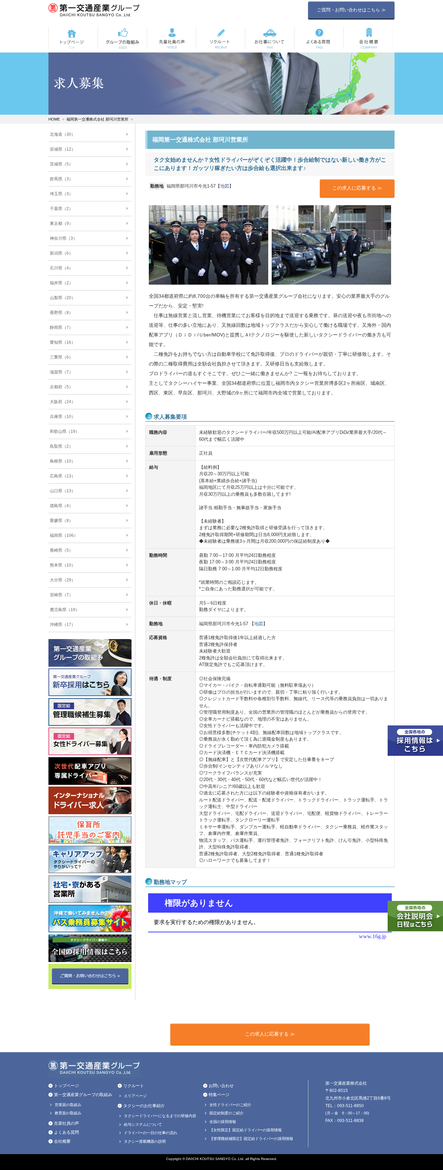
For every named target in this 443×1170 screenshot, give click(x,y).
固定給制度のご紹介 (226, 1113)
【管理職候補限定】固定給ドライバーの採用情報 (251, 1138)
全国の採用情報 (222, 1122)
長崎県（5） (61, 550)
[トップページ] (73, 38)
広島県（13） (62, 476)
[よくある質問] (318, 38)
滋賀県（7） (61, 372)
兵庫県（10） (62, 416)
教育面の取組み (68, 1113)
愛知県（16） (62, 342)
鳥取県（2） (61, 446)
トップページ (66, 1085)
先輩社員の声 (66, 1123)
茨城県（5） (61, 164)
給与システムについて (143, 1124)
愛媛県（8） (61, 520)
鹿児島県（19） (65, 609)
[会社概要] (367, 38)
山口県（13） (62, 490)
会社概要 (62, 1141)
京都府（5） (61, 386)
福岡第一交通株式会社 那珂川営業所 (97, 119)
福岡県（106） (64, 535)
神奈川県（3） (63, 238)
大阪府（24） (62, 401)
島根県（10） (62, 461)
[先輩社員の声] (171, 38)
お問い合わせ (221, 1085)
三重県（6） (61, 357)
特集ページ (219, 1094)
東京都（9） (61, 223)
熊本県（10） (62, 565)
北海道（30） (62, 134)
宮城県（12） (62, 149)
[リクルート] (220, 38)
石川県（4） (61, 268)
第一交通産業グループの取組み (83, 1094)
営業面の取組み (68, 1105)
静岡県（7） (61, 327)
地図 (224, 186)
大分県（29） (62, 580)
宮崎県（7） (61, 594)
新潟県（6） (61, 253)
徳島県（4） (61, 505)
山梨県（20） (62, 297)
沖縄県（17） (62, 624)
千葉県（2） (61, 208)
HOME (54, 119)
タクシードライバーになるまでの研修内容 (160, 1116)
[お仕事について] (269, 38)
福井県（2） (61, 282)
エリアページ (135, 1096)
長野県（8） (61, 312)
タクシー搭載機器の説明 (145, 1141)
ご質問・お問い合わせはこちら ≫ (351, 9)
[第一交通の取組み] (122, 38)
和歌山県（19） (65, 431)
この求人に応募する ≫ (357, 188)
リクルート (133, 1085)
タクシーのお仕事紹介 (144, 1105)
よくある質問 (66, 1132)
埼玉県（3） (61, 193)
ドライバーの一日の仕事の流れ (150, 1133)
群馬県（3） (61, 179)
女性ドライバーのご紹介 (230, 1105)
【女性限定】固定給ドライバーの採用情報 (245, 1130)
